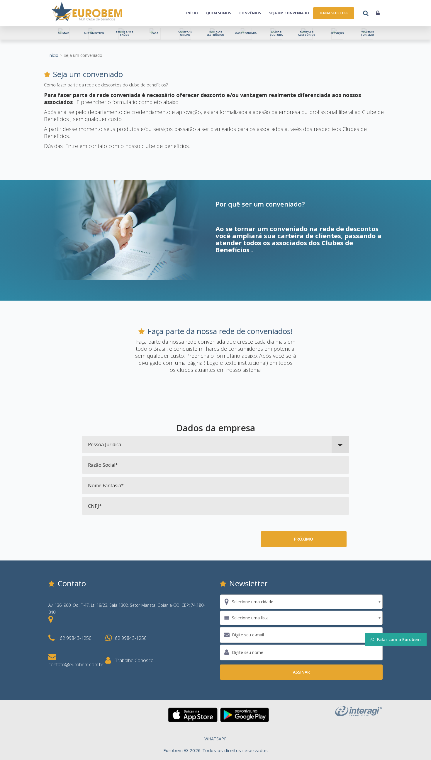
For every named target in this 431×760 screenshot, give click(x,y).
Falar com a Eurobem (399, 639)
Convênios (250, 13)
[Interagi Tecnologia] (358, 710)
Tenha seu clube (333, 13)
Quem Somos (218, 13)
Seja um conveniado (289, 13)
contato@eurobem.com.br (75, 664)
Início (192, 13)
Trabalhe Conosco (134, 660)
